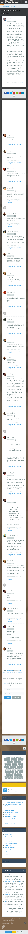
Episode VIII (17, 762)
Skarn (20, 670)
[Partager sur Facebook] (5, 93)
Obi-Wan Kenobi (10, 768)
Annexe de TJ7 (8, 845)
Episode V (14, 760)
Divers (13, 757)
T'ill (5, 901)
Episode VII (10, 762)
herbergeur (7, 814)
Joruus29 (10, 188)
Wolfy (9, 500)
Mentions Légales (10, 919)
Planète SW (18, 768)
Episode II (7, 758)
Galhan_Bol (11, 292)
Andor (7, 757)
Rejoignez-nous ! (10, 920)
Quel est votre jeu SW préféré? (11, 821)
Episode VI (20, 760)
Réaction (9, 84)
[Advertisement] (14, 116)
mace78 (9, 591)
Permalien (14, 84)
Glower (6, 908)
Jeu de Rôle (8, 765)
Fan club (15, 763)
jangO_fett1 (11, 473)
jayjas (9, 358)
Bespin (19, 911)
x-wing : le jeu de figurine (10, 818)
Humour (21, 763)
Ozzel (20, 881)
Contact (3, 920)
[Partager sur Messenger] (8, 93)
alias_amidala (11, 273)
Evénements (8, 763)
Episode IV (20, 758)
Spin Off (19, 773)
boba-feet (10, 319)
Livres (21, 765)
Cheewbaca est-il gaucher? (11, 816)
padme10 (10, 561)
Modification (10, 144)
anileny (9, 648)
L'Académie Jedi (8, 836)
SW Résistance (17, 775)
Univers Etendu (9, 778)
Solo (14, 773)
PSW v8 (3, 919)
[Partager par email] (14, 95)
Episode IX (7, 760)
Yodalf (9, 151)
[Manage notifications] (25, 923)
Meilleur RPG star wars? (10, 823)
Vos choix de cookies (19, 919)
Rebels (13, 770)
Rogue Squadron (9, 771)
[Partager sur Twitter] (11, 93)
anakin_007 (11, 169)
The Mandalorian (18, 776)
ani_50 (9, 135)
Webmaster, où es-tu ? (10, 808)
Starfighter (9, 775)
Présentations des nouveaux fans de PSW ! (14, 802)
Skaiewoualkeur (10, 672)
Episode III (13, 758)
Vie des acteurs (18, 778)
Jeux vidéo (15, 765)
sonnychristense (12, 213)
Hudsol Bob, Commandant (11, 875)
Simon (9, 19)
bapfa (16, 672)
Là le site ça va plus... (9, 810)
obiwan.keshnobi (12, 535)
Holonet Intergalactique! (10, 839)
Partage (8, 932)
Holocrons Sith (8, 849)
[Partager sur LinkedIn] (22, 93)
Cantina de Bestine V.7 (10, 847)
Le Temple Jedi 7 (8, 834)
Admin (21, 82)
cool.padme (11, 413)
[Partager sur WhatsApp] (17, 93)
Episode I (18, 757)
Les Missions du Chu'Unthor (11, 843)
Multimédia (20, 767)
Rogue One (19, 770)
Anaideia (20, 672)
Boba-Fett (10, 254)
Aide (14, 932)
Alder (20, 904)
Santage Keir (7, 894)
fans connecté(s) (12, 790)
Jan (20, 878)
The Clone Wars (8, 776)
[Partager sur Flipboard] (19, 93)
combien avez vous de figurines (12, 812)
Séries (20, 771)
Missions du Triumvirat (10, 841)
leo (8, 340)
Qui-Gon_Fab (11, 374)
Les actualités (10, 670)
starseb (5, 672)
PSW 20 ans (7, 770)
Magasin (7, 767)
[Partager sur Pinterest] (14, 93)
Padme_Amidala (12, 231)
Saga (16, 771)
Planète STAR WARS (12, 2)
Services (9, 773)
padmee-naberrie (12, 608)
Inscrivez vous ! (16, 697)
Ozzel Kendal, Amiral (9, 881)
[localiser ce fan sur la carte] (15, 21)
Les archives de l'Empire (10, 854)
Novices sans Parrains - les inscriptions (13, 852)
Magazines (13, 767)
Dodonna (7, 879)
